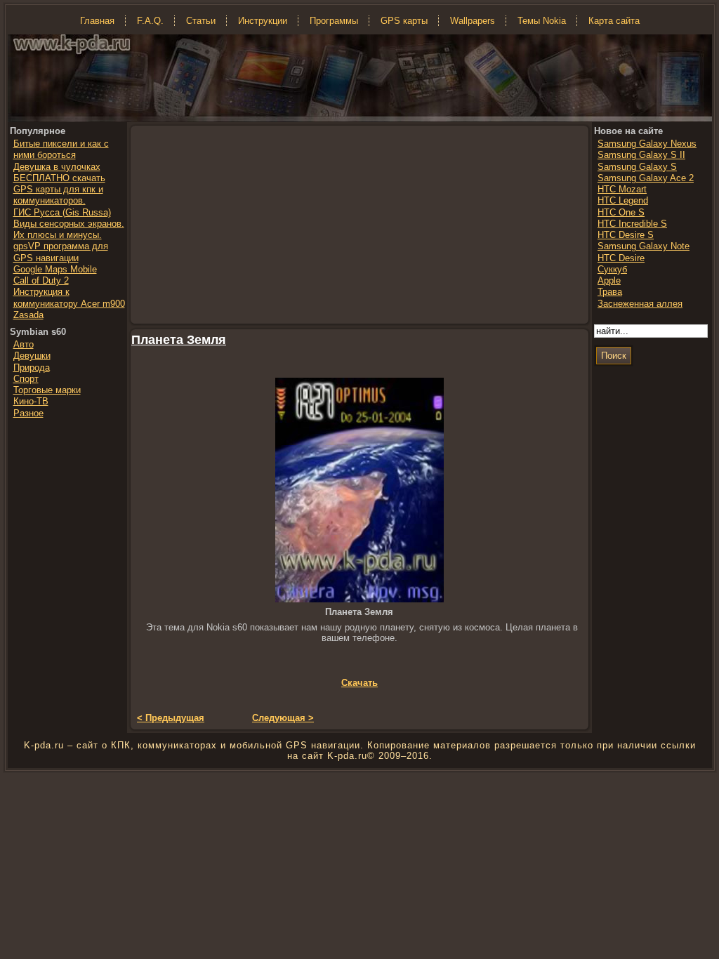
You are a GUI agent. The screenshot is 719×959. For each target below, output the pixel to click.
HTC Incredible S (632, 223)
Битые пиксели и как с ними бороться (61, 149)
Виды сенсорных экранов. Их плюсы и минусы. (68, 229)
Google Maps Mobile (55, 269)
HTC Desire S (626, 235)
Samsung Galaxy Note (644, 246)
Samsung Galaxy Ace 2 (646, 178)
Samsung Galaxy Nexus (647, 143)
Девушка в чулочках (56, 166)
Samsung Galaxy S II (641, 155)
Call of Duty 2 (41, 280)
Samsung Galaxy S (637, 166)
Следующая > (283, 718)
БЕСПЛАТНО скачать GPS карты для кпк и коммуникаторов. (59, 189)
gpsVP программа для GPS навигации (60, 252)
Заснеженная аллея (640, 303)
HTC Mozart (622, 189)
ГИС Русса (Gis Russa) (62, 212)
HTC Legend (623, 200)
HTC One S (621, 212)
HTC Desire (621, 258)
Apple (609, 280)
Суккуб (612, 269)
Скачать (359, 682)
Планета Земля (178, 340)
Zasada (28, 315)
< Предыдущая (170, 718)
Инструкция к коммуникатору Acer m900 (69, 297)
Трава (610, 291)
